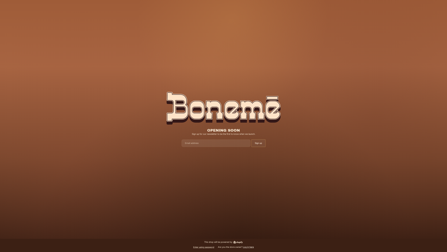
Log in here (248, 247)
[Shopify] (238, 242)
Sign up (258, 143)
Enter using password (203, 247)
